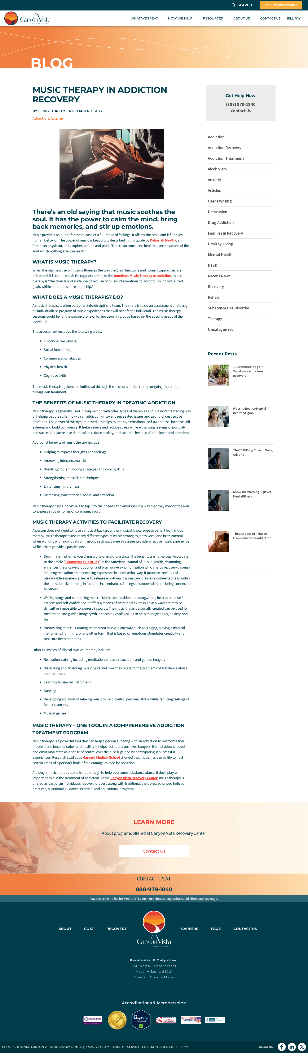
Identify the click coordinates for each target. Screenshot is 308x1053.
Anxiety (214, 179)
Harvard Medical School (101, 757)
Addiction (40, 118)
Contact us (150, 878)
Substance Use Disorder (228, 307)
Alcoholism (217, 168)
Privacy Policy (97, 1047)
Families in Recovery (225, 233)
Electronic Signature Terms (165, 1047)
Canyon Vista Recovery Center (134, 778)
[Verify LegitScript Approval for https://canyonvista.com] (141, 1020)
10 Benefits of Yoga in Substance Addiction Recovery (248, 371)
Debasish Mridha (163, 240)
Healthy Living (220, 243)
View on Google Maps (154, 977)
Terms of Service (125, 1047)
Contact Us (241, 110)
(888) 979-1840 (241, 104)
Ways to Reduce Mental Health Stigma (249, 410)
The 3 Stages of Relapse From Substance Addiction (252, 535)
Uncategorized (221, 329)
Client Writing (220, 201)
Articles (56, 118)
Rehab (213, 297)
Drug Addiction (221, 222)
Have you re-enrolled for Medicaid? (154, 898)
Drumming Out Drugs (82, 562)
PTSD (212, 265)
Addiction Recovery (224, 147)
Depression (217, 211)
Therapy (215, 318)
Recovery (216, 286)
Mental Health (220, 254)
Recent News (219, 275)
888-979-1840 (154, 889)
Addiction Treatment (226, 158)
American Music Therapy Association (142, 275)
